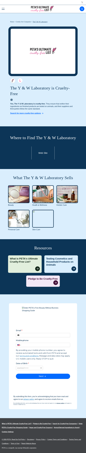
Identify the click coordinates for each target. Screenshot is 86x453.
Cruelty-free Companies (23, 22)
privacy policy (28, 399)
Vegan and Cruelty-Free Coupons (40, 427)
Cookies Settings (8, 432)
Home (12, 22)
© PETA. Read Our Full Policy (13, 439)
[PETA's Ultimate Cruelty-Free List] (42, 9)
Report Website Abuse (28, 443)
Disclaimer (30, 439)
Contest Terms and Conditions (57, 439)
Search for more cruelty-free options (25, 113)
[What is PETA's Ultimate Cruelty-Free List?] (25, 264)
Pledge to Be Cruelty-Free (42, 423)
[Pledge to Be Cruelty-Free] (43, 281)
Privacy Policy (40, 439)
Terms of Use (15, 443)
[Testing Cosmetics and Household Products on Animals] (61, 264)
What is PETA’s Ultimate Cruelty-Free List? (16, 423)
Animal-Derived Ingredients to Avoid (66, 427)
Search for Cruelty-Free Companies (65, 423)
